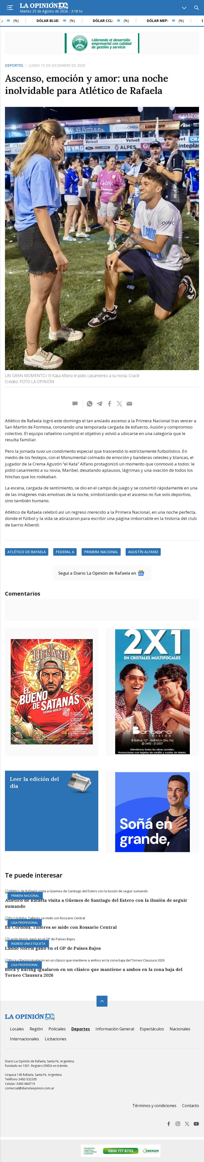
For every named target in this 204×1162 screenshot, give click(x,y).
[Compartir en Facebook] (109, 404)
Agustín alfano (143, 551)
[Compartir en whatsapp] (90, 404)
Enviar (129, 404)
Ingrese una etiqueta (28, 943)
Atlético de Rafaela (26, 551)
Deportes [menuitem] (80, 1029)
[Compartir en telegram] (99, 404)
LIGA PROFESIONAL (24, 923)
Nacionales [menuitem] (180, 1029)
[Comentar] (76, 404)
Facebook (169, 1124)
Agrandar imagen (190, 115)
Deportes (14, 65)
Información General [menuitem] (115, 1029)
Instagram (178, 1124)
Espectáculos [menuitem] (152, 1029)
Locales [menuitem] (17, 1029)
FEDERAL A (65, 551)
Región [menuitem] (36, 1029)
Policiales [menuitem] (57, 1029)
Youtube (196, 1124)
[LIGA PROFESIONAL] (102, 919)
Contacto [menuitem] (190, 1105)
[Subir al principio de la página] (102, 1001)
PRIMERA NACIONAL (101, 551)
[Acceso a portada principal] (44, 5)
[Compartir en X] (119, 404)
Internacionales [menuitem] (24, 1039)
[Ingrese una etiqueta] (102, 939)
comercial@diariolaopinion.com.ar (29, 1088)
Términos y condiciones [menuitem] (154, 1105)
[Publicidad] (102, 43)
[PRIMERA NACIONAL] (102, 892)
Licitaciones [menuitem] (55, 1039)
